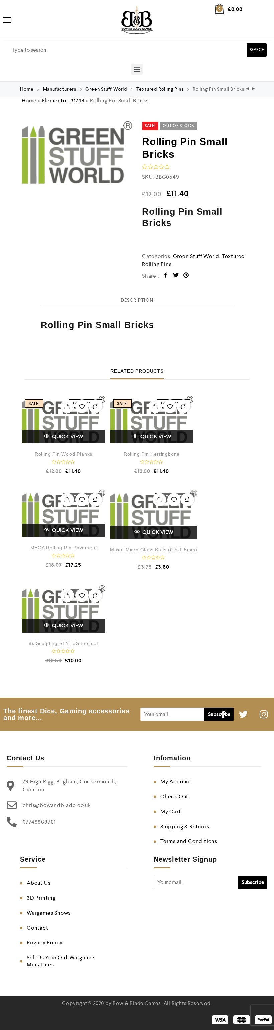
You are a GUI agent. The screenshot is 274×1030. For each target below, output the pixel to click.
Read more (67, 499)
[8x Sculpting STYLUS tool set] (63, 609)
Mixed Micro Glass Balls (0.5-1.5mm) (153, 549)
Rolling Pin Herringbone (152, 454)
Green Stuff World (106, 89)
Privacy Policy (45, 942)
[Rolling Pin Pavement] (248, 89)
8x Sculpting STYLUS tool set (63, 643)
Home (27, 89)
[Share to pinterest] (186, 276)
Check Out (174, 796)
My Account (176, 781)
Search (257, 49)
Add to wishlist (82, 406)
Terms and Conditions (188, 841)
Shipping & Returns (184, 826)
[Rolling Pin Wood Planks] (63, 419)
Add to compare (95, 406)
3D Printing (41, 897)
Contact (37, 927)
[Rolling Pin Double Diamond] (254, 89)
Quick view (67, 436)
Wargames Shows (49, 912)
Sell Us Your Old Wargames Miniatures (61, 961)
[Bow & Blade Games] (136, 19)
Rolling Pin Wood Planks (63, 454)
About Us (38, 882)
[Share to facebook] (165, 276)
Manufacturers (59, 89)
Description (137, 300)
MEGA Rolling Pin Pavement (63, 547)
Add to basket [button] (67, 406)
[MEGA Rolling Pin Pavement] (63, 513)
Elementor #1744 (63, 100)
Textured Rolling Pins (160, 89)
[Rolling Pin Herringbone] (151, 419)
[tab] (137, 300)
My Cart (170, 811)
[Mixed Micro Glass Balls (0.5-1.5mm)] (153, 514)
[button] (137, 69)
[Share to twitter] (175, 276)
